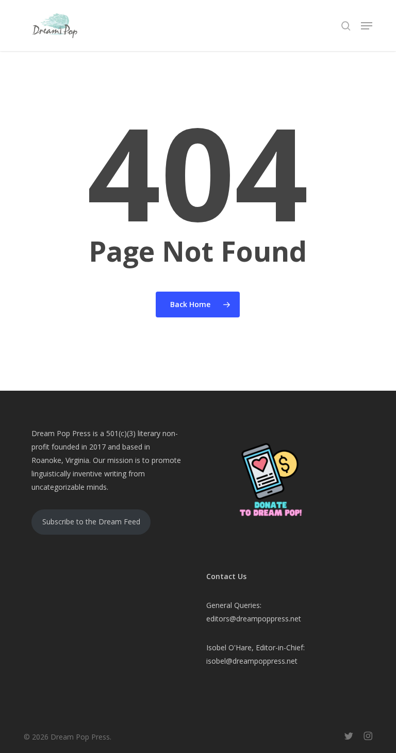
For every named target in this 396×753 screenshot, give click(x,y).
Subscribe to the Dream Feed (91, 521)
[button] (366, 26)
